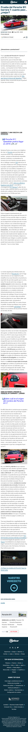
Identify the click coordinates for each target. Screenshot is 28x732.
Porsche (10, 152)
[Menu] (2, 2)
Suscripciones (19, 690)
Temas (23, 654)
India (12, 665)
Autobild (5, 704)
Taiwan (14, 672)
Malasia (9, 667)
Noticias (17, 654)
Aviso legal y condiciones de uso (13, 681)
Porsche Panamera (15, 622)
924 (17, 162)
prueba (3, 603)
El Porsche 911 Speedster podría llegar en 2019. (13, 142)
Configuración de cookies (14, 692)
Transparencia (19, 685)
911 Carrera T (14, 187)
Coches (5, 654)
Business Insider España (16, 704)
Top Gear (14, 709)
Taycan (3, 542)
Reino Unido (6, 669)
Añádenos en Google (8, 37)
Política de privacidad (13, 683)
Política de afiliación (13, 687)
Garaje (14, 651)
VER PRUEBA (13, 631)
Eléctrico (20, 651)
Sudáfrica (21, 669)
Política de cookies (8, 685)
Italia (17, 665)
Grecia (19, 663)
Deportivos (4, 32)
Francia (14, 663)
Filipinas (7, 663)
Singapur (13, 669)
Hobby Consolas (18, 707)
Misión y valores (8, 690)
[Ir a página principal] (13, 2)
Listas (11, 654)
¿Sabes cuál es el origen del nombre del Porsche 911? (13, 401)
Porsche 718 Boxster (8, 624)
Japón (22, 665)
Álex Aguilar (5, 34)
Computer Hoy (8, 707)
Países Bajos (16, 667)
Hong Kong (6, 665)
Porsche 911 (15, 274)
